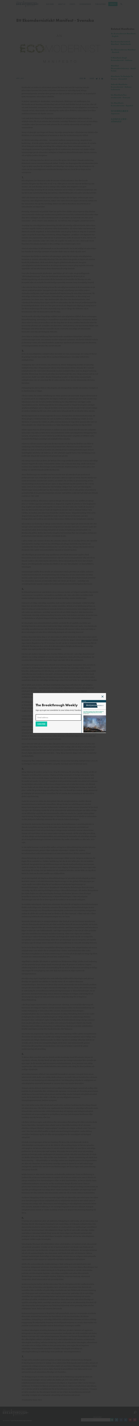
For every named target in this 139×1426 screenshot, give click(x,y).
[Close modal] (102, 696)
